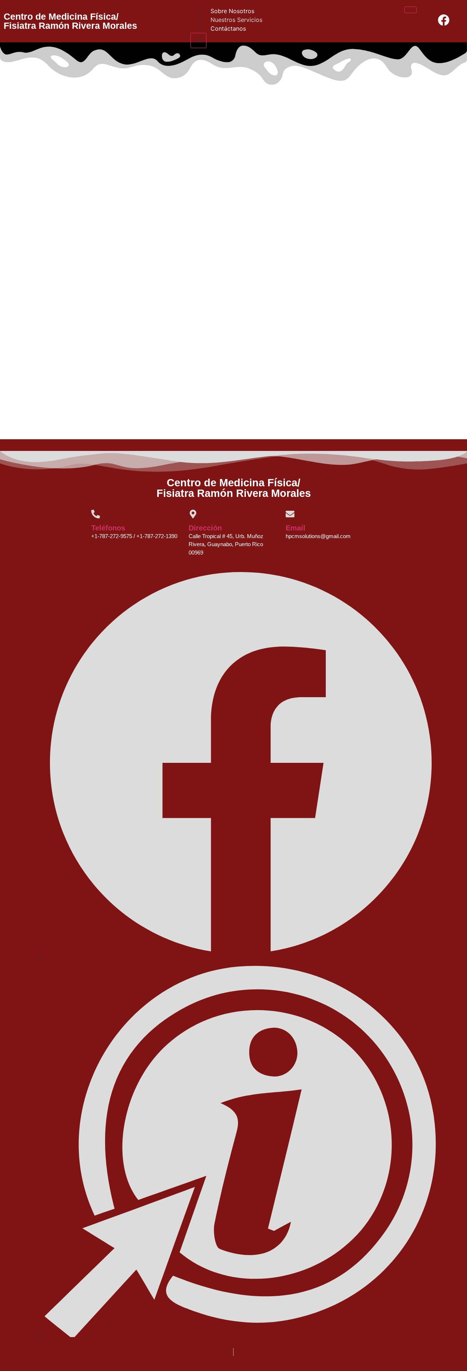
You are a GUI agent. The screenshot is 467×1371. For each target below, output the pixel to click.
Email (295, 528)
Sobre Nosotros (232, 11)
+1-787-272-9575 (111, 536)
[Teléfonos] (95, 514)
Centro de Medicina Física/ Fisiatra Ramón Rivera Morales (70, 21)
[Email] (290, 514)
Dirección (205, 528)
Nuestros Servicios (236, 19)
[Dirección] (193, 514)
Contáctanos (228, 28)
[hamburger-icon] (410, 10)
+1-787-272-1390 (156, 536)
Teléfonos (108, 528)
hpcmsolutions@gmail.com (318, 536)
